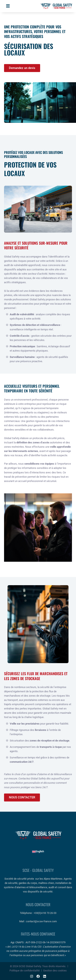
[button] (8, 6)
